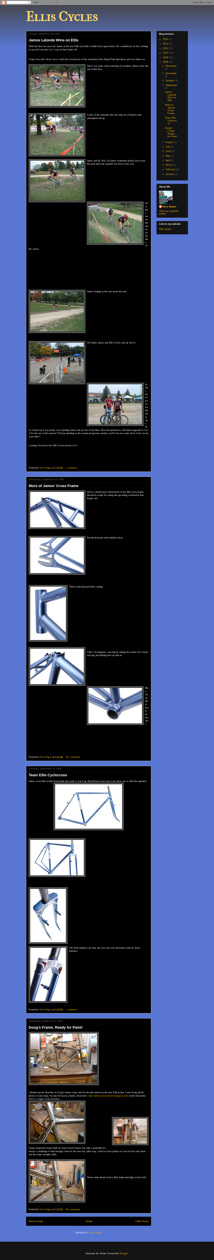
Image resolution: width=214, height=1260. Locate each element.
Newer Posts (36, 1221)
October (170, 80)
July (168, 146)
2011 (166, 48)
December (171, 66)
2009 (166, 57)
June (169, 151)
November (171, 73)
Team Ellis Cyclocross (48, 775)
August (170, 142)
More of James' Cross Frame (53, 486)
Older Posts (141, 1221)
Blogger (124, 1253)
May (168, 155)
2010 (166, 52)
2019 (166, 39)
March (169, 164)
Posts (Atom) (95, 1232)
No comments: (73, 757)
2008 (166, 62)
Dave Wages (169, 206)
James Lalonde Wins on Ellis (53, 40)
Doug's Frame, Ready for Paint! (56, 1027)
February (171, 169)
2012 (166, 43)
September (171, 85)
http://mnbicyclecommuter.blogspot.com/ (108, 1096)
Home (89, 1221)
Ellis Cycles (62, 16)
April (168, 160)
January (170, 174)
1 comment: (72, 468)
